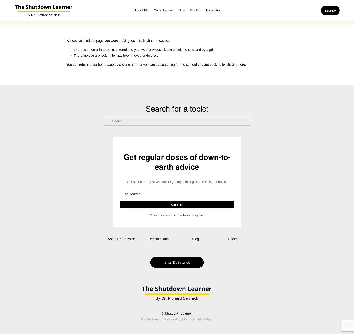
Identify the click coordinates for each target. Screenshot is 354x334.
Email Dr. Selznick (177, 262)
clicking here (128, 64)
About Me (141, 10)
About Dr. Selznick (121, 239)
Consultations (164, 10)
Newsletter (212, 10)
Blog (182, 10)
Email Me (330, 10)
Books (232, 239)
